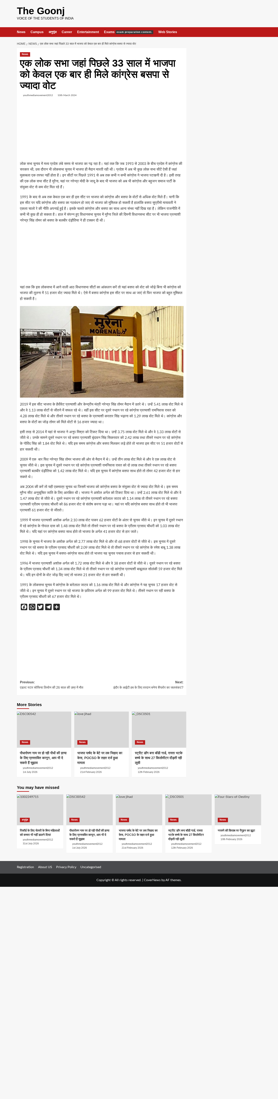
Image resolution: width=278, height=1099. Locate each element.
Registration (25, 867)
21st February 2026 (91, 772)
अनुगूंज (53, 32)
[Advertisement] (101, 132)
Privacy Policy (66, 867)
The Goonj (41, 10)
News (21, 32)
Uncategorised (90, 867)
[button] (258, 32)
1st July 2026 (30, 772)
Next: (148, 684)
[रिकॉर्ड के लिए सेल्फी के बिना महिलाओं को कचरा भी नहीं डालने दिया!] (40, 809)
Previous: (51, 684)
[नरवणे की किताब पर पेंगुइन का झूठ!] (238, 809)
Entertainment (88, 32)
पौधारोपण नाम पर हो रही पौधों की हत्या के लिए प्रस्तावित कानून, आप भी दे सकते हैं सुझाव (43, 758)
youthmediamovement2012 (38, 95)
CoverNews (152, 880)
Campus (37, 32)
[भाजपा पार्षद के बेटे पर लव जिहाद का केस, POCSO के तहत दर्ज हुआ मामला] (101, 730)
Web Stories (167, 32)
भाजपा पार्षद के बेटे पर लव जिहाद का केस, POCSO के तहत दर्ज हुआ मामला (99, 758)
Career (67, 32)
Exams (128, 32)
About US (45, 867)
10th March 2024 (67, 95)
